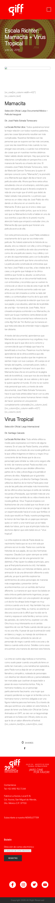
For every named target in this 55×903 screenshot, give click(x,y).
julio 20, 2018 (12, 49)
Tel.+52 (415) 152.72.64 (15, 788)
